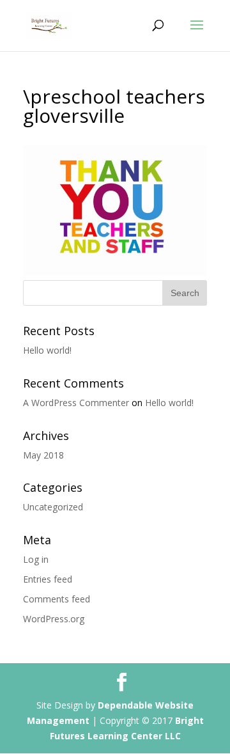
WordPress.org (53, 619)
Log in (36, 559)
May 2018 (43, 455)
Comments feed (56, 599)
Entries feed (47, 579)
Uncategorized (53, 507)
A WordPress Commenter (76, 403)
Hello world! (47, 350)
